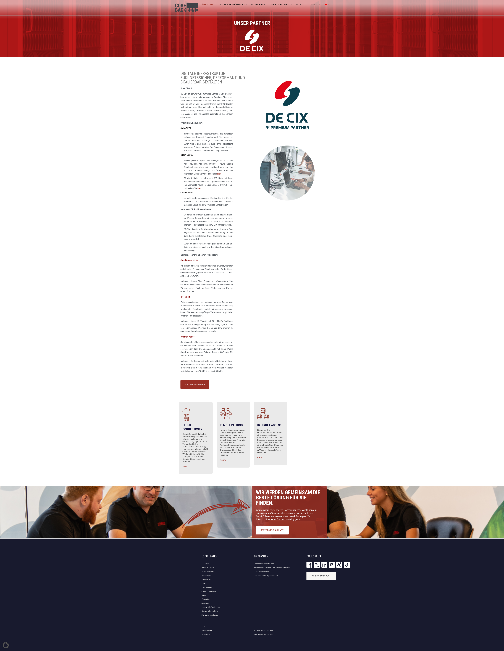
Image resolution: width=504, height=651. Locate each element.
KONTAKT (313, 5)
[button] (6, 645)
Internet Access (207, 567)
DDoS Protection (208, 571)
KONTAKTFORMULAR (321, 575)
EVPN (203, 583)
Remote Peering (207, 587)
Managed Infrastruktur (210, 607)
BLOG (299, 5)
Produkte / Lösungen (232, 5)
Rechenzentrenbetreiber (264, 564)
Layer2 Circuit (207, 579)
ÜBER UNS (207, 5)
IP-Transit (205, 564)
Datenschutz (206, 630)
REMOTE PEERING (231, 425)
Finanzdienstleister (261, 571)
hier (218, 174)
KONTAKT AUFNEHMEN (195, 384)
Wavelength (206, 575)
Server (204, 595)
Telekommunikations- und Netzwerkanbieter (272, 567)
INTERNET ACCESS (269, 425)
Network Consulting (209, 611)
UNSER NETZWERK (280, 5)
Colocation (206, 599)
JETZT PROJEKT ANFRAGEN (272, 530)
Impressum (206, 634)
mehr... (185, 466)
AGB (203, 627)
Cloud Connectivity (209, 591)
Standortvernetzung (209, 615)
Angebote (205, 603)
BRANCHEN (257, 5)
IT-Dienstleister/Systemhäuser (266, 575)
